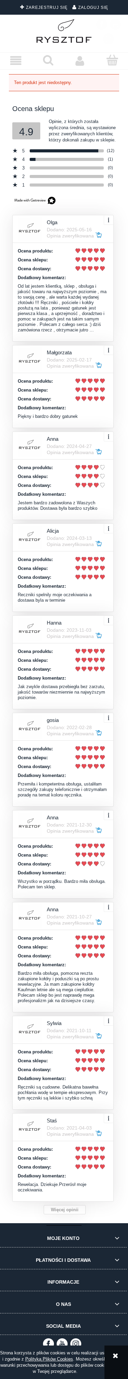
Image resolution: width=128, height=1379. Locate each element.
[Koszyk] (112, 60)
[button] (16, 61)
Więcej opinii (65, 1209)
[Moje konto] (80, 61)
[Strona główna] (64, 31)
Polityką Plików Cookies (49, 1359)
